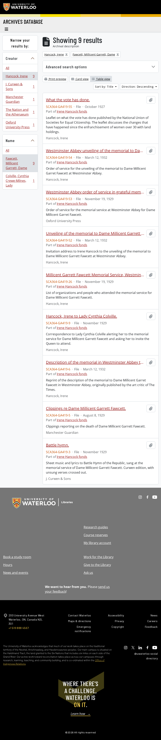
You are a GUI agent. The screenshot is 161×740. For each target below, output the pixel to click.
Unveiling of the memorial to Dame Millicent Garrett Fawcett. (95, 233)
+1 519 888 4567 (19, 628)
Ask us (88, 572)
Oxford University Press (20, 124)
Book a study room (17, 557)
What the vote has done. (68, 100)
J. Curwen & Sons (20, 86)
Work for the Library (98, 557)
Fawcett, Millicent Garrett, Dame (20, 163)
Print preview (57, 79)
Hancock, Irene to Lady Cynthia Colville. (81, 316)
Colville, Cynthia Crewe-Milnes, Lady (20, 181)
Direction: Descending (138, 86)
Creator (12, 58)
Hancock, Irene (20, 77)
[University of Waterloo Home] (20, 7)
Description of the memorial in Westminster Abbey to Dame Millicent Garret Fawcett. (95, 362)
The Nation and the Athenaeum (20, 112)
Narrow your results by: (20, 43)
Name (10, 140)
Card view (82, 79)
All (7, 68)
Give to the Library (97, 565)
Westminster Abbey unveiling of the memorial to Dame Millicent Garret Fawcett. (95, 150)
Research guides (96, 527)
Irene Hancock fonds (72, 111)
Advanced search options (66, 66)
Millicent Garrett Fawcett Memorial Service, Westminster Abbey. (95, 274)
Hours (7, 565)
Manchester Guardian (20, 99)
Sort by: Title (104, 86)
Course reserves (96, 535)
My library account (97, 543)
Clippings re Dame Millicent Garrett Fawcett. (86, 408)
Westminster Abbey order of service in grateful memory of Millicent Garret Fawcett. (95, 192)
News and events (15, 572)
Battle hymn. (57, 445)
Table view (102, 79)
